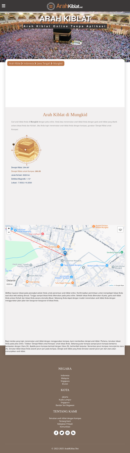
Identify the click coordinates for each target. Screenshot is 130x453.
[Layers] (120, 229)
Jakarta (65, 397)
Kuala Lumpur (65, 399)
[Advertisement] (65, 87)
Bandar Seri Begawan (65, 405)
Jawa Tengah (43, 63)
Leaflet (111, 285)
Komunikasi (65, 426)
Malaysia (65, 378)
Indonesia (29, 63)
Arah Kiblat (15, 63)
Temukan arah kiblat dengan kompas (65, 418)
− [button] (9, 232)
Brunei (65, 384)
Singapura (65, 381)
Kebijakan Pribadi (65, 424)
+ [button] (9, 228)
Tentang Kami (65, 421)
